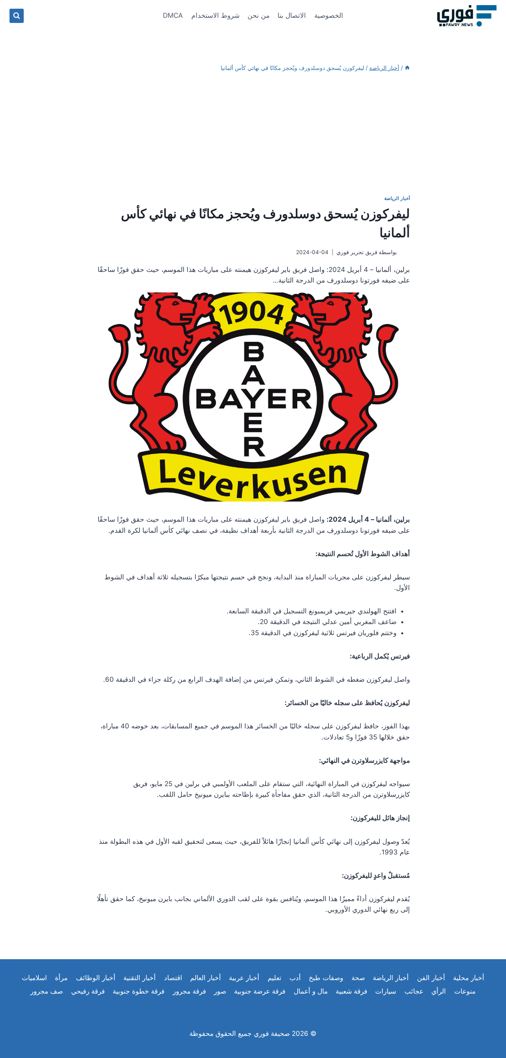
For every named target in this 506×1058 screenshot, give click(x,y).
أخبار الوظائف (95, 978)
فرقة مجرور (189, 991)
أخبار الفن (431, 978)
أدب (295, 978)
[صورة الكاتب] (405, 253)
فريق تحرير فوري (357, 252)
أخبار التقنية (139, 978)
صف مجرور (46, 991)
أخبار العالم (205, 978)
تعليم (274, 978)
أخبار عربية (244, 978)
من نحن (258, 15)
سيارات (385, 991)
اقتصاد (173, 978)
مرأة (61, 978)
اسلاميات (34, 978)
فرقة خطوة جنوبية (138, 991)
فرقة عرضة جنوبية (259, 991)
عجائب (413, 991)
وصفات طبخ (326, 978)
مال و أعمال (311, 991)
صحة (358, 978)
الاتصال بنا (292, 15)
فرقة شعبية (351, 991)
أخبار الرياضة (397, 198)
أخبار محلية (468, 978)
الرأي (438, 991)
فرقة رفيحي (88, 991)
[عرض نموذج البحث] (16, 16)
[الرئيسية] (407, 67)
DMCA (173, 15)
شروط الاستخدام (215, 15)
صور (220, 991)
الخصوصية (328, 15)
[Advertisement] (253, 133)
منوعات (465, 991)
